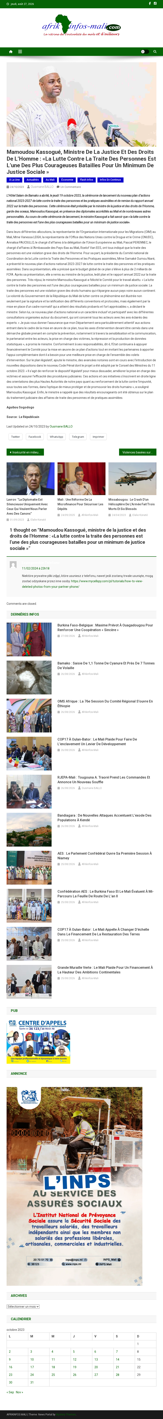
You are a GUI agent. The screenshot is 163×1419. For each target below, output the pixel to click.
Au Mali (50, 179)
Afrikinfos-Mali (90, 515)
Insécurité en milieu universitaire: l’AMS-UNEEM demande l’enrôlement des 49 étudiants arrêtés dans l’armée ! (28, 452)
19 (74, 1367)
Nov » (19, 1392)
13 (96, 1359)
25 (53, 1375)
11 (53, 1359)
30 (10, 1382)
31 (32, 1382)
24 (32, 1375)
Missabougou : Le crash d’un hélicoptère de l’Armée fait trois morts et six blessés (131, 504)
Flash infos (86, 179)
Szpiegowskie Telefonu (40, 563)
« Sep (10, 1392)
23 (10, 1375)
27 (96, 1375)
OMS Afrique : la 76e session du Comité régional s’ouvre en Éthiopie (105, 703)
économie (67, 179)
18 (53, 1367)
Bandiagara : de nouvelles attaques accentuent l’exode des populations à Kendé (105, 817)
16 (10, 1367)
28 (117, 1375)
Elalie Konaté (38, 519)
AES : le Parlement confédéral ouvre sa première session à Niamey (105, 855)
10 (32, 1359)
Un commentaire (70, 186)
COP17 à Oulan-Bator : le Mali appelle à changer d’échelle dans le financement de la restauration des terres (103, 932)
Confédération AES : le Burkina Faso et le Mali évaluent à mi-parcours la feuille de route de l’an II (106, 893)
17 (32, 1367)
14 (117, 1359)
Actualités (33, 179)
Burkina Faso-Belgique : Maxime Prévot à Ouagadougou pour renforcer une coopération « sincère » (105, 627)
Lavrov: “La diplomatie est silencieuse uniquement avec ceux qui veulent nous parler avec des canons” (27, 506)
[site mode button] (145, 52)
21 (117, 1367)
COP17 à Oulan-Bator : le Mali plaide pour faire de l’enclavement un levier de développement (97, 741)
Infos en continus (110, 179)
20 (96, 1367)
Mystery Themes (66, 1414)
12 (74, 1359)
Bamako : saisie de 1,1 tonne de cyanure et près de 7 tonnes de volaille (106, 665)
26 (74, 1375)
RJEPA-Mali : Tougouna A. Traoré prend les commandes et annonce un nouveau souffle (104, 779)
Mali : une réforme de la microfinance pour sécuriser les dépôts (80, 504)
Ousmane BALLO (42, 186)
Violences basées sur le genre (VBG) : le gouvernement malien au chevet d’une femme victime (139, 452)
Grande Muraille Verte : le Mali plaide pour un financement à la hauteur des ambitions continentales (105, 970)
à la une (14, 179)
